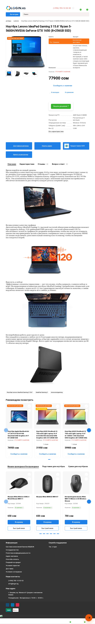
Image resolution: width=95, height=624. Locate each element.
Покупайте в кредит (13, 562)
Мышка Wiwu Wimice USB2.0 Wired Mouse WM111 (18, 498)
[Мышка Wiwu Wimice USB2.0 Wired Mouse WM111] (19, 483)
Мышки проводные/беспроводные (23, 466)
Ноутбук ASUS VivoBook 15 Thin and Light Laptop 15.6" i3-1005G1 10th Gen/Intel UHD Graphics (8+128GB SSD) (76, 434)
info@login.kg (13, 584)
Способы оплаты (12, 559)
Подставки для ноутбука (53, 466)
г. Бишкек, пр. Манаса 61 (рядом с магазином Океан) (25, 594)
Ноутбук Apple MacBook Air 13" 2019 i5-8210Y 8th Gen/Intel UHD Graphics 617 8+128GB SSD (18, 434)
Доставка (9, 569)
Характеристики (27, 164)
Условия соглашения (14, 572)
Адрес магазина (12, 556)
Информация (11, 543)
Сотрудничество (12, 550)
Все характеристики (56, 131)
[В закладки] (29, 406)
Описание (12, 164)
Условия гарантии (13, 565)
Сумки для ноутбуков (78, 466)
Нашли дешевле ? (61, 106)
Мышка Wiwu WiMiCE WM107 (47, 497)
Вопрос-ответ (59, 164)
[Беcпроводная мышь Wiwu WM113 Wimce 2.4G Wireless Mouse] (76, 483)
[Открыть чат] (88, 617)
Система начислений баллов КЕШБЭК (20, 547)
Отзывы (43, 164)
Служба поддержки (58, 543)
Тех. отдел (53, 547)
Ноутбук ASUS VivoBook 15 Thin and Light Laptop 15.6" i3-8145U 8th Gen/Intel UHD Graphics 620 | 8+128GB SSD (47, 434)
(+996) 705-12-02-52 (62, 8)
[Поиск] (86, 14)
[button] (46, 459)
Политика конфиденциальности (18, 553)
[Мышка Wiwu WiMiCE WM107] (47, 483)
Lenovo (16, 21)
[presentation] (6, 430)
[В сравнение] (29, 410)
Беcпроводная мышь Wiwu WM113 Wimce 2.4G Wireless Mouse (75, 499)
